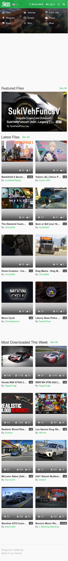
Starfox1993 (44, 180)
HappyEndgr (10, 385)
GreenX (42, 479)
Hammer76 (10, 479)
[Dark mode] (58, 4)
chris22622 (10, 227)
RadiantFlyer (45, 321)
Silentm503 (10, 526)
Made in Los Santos (11, 553)
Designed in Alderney (12, 549)
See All (63, 88)
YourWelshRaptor (13, 180)
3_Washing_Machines (49, 526)
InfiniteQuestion (12, 321)
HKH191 (43, 432)
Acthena (9, 432)
